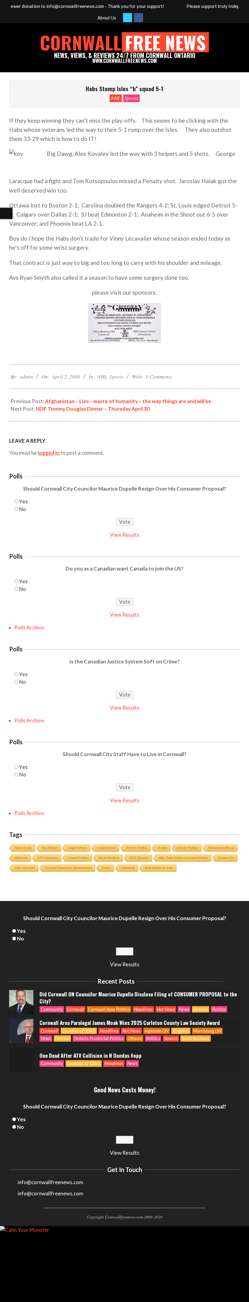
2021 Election (139, 857)
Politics (219, 1009)
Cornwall (75, 1009)
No (22, 509)
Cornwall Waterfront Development (68, 867)
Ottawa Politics (78, 857)
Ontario (200, 1009)
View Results (124, 535)
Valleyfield (128, 867)
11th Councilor (25, 867)
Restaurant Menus (221, 847)
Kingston (180, 1030)
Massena (21, 857)
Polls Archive (29, 627)
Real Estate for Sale (159, 867)
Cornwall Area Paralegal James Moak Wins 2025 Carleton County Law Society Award (129, 1022)
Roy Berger (50, 847)
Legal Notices (77, 847)
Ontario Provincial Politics (99, 1038)
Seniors (171, 1038)
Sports (131, 97)
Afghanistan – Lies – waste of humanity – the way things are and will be (128, 401)
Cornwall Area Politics (109, 1009)
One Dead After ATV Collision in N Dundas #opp (90, 1055)
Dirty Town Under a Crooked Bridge (183, 857)
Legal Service (106, 847)
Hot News (166, 1009)
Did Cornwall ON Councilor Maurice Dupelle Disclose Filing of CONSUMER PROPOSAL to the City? (138, 997)
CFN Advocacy (48, 857)
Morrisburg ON (207, 1030)
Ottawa (135, 1038)
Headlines (143, 1009)
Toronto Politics (136, 847)
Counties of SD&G (79, 1030)
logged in (49, 453)
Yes (23, 501)
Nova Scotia (23, 847)
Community (52, 1009)
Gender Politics (187, 847)
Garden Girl (226, 857)
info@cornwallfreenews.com (50, 1193)
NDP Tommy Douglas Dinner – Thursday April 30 (93, 409)
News (184, 1009)
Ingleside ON (157, 1030)
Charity (162, 847)
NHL (116, 97)
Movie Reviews (109, 857)
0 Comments (159, 376)
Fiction (106, 867)
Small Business (196, 1038)
